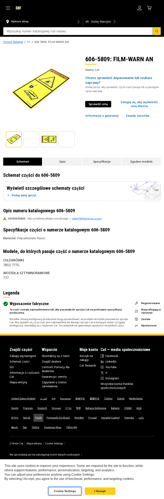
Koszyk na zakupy (86, 358)
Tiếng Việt (71, 427)
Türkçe (35, 427)
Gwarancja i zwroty (54, 376)
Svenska (129, 417)
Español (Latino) (110, 417)
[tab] (14, 139)
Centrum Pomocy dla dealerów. (55, 369)
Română (79, 417)
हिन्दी (78, 408)
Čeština (108, 398)
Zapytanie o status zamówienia (54, 384)
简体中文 (80, 398)
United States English (23, 398)
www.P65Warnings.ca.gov (87, 218)
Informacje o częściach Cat (24, 374)
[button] (139, 104)
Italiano (115, 408)
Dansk (120, 398)
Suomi (14, 408)
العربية (43, 398)
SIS (12, 367)
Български (65, 398)
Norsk (26, 417)
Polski (38, 417)
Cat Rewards (88, 365)
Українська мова (52, 427)
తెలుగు (14, 427)
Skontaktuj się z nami (55, 356)
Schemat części (19, 361)
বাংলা (53, 398)
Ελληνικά (56, 408)
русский (92, 417)
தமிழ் (141, 417)
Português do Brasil (58, 417)
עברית (68, 408)
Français (28, 408)
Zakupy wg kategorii (23, 356)
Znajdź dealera (51, 361)
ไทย (25, 427)
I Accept (100, 491)
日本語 (128, 408)
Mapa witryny (18, 382)
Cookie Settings (54, 443)
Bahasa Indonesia (95, 408)
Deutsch (42, 408)
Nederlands (136, 398)
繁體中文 (94, 398)
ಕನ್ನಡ (138, 408)
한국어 (14, 417)
